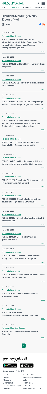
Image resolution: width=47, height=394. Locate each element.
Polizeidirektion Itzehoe (11, 36)
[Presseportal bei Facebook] (15, 371)
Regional (27, 7)
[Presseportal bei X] (18, 371)
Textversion (28, 383)
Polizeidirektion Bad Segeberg (14, 328)
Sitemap (6, 388)
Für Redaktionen (30, 375)
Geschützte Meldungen (32, 388)
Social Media (28, 386)
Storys (4, 7)
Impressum (7, 375)
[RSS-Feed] (43, 25)
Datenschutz (8, 383)
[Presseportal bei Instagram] (22, 371)
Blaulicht (15, 7)
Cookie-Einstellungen (12, 386)
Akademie (7, 380)
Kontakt (6, 377)
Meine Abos (40, 7)
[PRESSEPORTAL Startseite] (13, 3)
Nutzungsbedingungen (32, 377)
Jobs (25, 380)
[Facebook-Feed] (40, 25)
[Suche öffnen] (38, 3)
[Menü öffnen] (43, 3)
